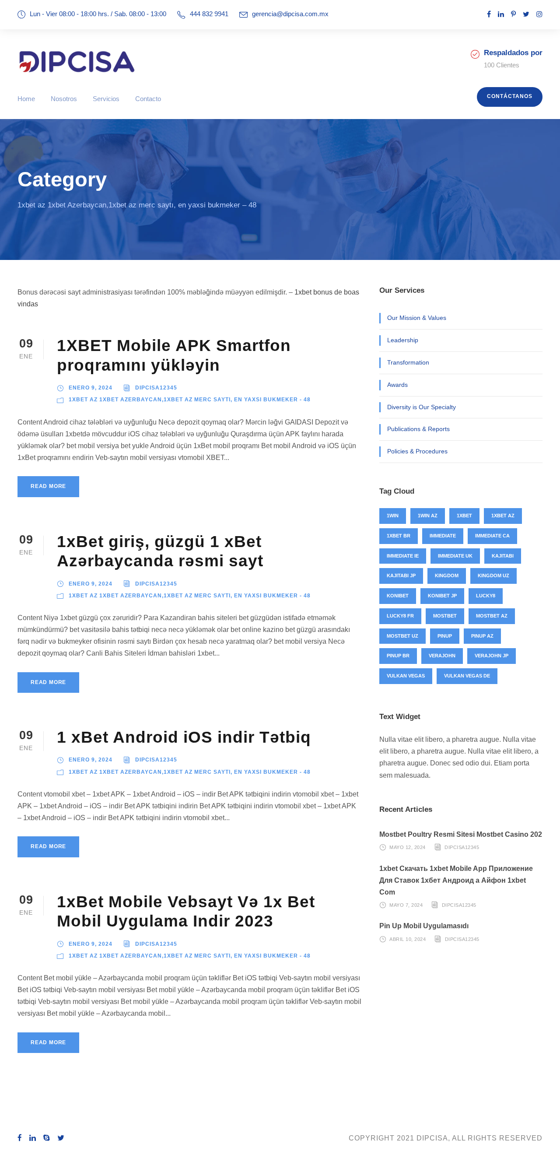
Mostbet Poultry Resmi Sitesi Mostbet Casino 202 (460, 834)
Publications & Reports (418, 428)
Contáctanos (509, 96)
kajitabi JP (401, 575)
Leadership (402, 340)
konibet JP (442, 595)
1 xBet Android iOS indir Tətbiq (184, 737)
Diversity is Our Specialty (421, 407)
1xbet (464, 515)
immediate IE (403, 555)
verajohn (442, 655)
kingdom (446, 575)
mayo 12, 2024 (407, 847)
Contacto (148, 98)
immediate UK (455, 555)
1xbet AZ (502, 515)
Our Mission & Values (416, 317)
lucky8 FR (400, 615)
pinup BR (398, 655)
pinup (445, 636)
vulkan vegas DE (467, 675)
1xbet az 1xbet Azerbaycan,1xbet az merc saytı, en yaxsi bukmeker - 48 (190, 399)
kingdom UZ (493, 575)
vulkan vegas (406, 675)
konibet (398, 595)
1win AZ (428, 515)
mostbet (445, 615)
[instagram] (539, 14)
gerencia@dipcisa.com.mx (290, 14)
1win (393, 515)
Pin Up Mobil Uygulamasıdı (424, 926)
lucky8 (485, 595)
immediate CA (492, 535)
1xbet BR (398, 535)
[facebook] (489, 14)
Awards (397, 384)
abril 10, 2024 (407, 938)
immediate (443, 535)
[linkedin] (501, 14)
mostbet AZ (492, 615)
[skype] (46, 1138)
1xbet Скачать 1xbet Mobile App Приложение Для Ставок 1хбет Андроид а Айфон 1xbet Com (456, 880)
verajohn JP (491, 655)
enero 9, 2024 (90, 387)
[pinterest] (513, 14)
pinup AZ (482, 636)
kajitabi (503, 555)
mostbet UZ (402, 636)
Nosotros (64, 98)
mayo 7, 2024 (406, 905)
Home (26, 98)
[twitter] (526, 14)
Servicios (106, 98)
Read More (48, 486)
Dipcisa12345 (156, 387)
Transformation (408, 362)
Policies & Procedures (417, 451)
